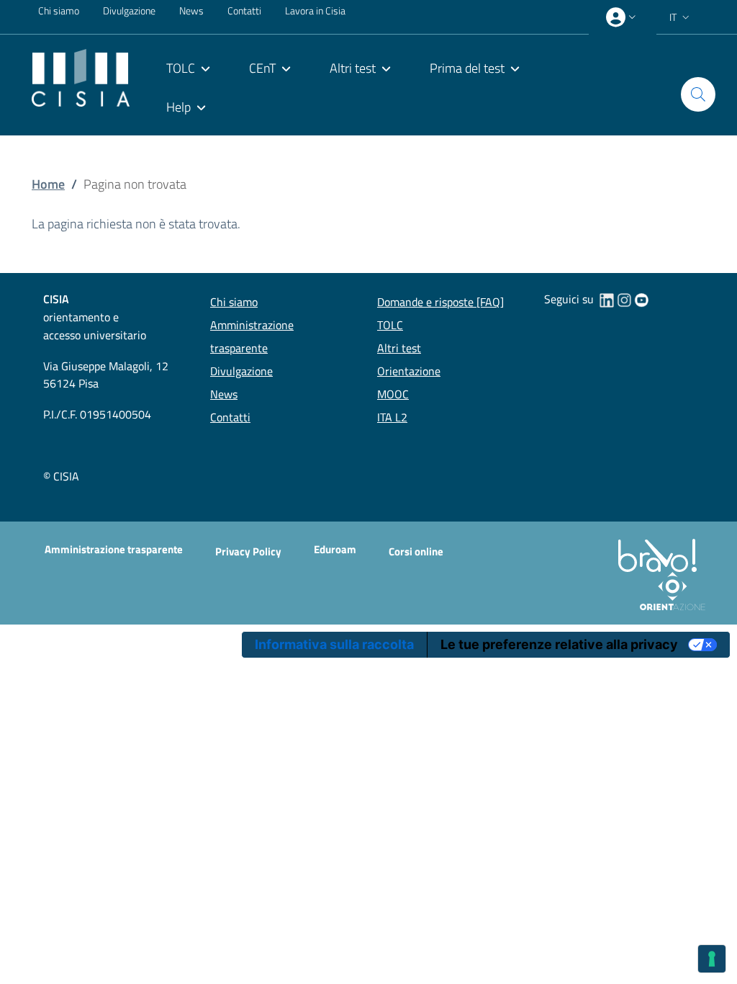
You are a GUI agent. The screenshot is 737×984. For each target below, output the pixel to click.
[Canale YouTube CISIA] (641, 299)
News (191, 10)
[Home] (81, 76)
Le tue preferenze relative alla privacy (559, 644)
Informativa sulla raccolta (334, 644)
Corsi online (416, 551)
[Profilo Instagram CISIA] (624, 299)
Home (48, 184)
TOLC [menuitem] (180, 68)
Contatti (244, 10)
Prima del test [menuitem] (467, 68)
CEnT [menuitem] (262, 68)
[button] (680, 17)
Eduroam (335, 549)
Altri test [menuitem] (353, 68)
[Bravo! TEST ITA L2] (660, 554)
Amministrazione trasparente (114, 549)
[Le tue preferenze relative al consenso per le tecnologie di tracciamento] (711, 958)
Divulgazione (129, 10)
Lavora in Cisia (315, 10)
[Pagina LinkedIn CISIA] (607, 299)
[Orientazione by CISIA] (669, 590)
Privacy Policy (248, 551)
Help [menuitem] (178, 107)
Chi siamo (58, 10)
